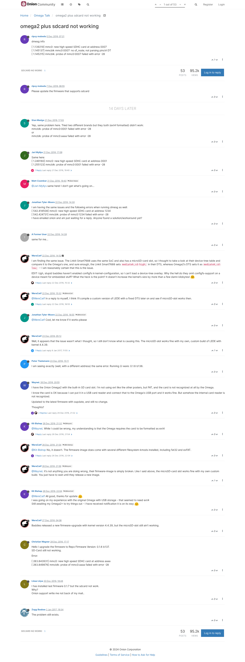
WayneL (36, 382)
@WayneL (68, 423)
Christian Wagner (41, 541)
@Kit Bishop (68, 445)
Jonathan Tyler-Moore (43, 202)
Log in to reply (212, 72)
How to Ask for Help (143, 654)
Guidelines (101, 654)
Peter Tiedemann (41, 361)
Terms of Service (119, 654)
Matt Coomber (39, 180)
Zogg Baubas (39, 609)
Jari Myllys (37, 152)
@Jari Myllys (73, 181)
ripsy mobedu (39, 36)
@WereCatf (68, 293)
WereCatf (37, 255)
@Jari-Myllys (39, 185)
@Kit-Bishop (39, 449)
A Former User (39, 234)
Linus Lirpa (37, 581)
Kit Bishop (37, 423)
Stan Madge (38, 120)
